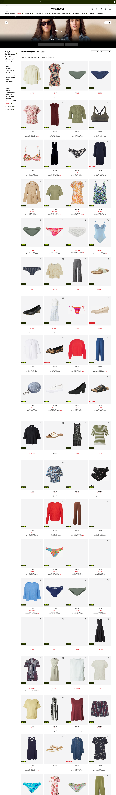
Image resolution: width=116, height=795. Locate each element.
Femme (7, 9)
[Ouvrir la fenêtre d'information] (114, 2)
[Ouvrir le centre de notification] (101, 9)
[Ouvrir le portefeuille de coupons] (92, 9)
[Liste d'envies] (106, 9)
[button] (95, 51)
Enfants (21, 9)
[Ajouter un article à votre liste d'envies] (40, 63)
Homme (14, 9)
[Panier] (110, 9)
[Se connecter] (97, 9)
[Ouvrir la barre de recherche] (109, 13)
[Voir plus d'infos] (32, 98)
